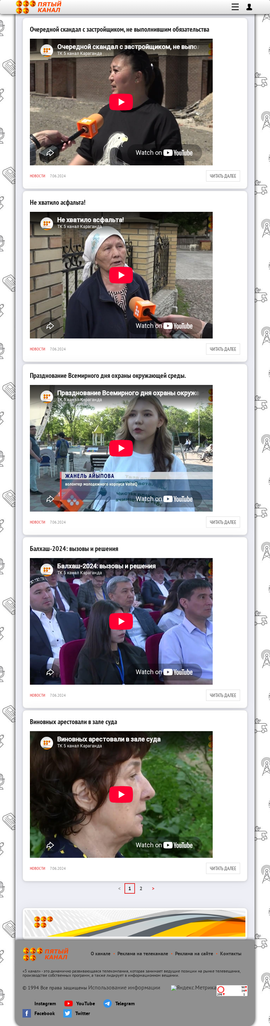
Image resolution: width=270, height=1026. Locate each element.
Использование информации (124, 988)
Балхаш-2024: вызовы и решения (74, 548)
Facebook (44, 1014)
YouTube (85, 1004)
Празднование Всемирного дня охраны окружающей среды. (108, 375)
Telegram (125, 1004)
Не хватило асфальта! (57, 202)
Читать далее (223, 176)
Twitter (82, 1014)
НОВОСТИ (37, 175)
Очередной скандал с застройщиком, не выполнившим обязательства (119, 29)
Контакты (231, 954)
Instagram (45, 1004)
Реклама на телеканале (142, 954)
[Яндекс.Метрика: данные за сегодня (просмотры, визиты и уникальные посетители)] (194, 988)
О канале (100, 954)
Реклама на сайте (194, 954)
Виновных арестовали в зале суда (73, 721)
